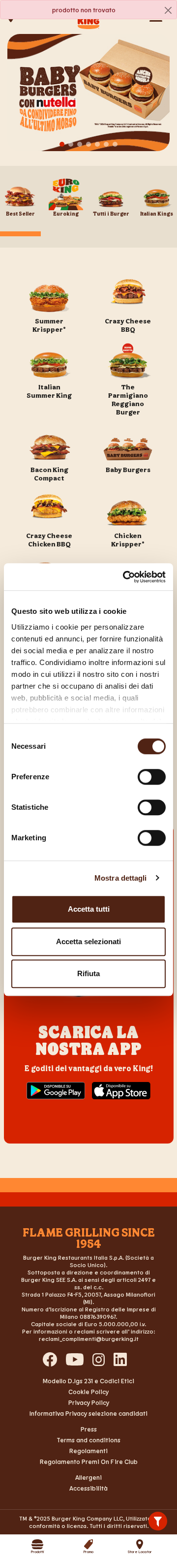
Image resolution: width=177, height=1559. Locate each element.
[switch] (152, 777)
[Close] (168, 10)
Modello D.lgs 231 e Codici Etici (88, 1381)
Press (89, 1429)
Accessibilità (88, 1488)
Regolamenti (88, 1451)
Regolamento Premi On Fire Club (89, 1461)
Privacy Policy (88, 1402)
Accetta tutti (89, 909)
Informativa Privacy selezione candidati (89, 1413)
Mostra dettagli (120, 878)
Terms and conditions (88, 1440)
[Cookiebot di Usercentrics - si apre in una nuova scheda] (125, 577)
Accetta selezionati (88, 941)
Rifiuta (88, 973)
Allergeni (88, 1477)
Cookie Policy (88, 1392)
